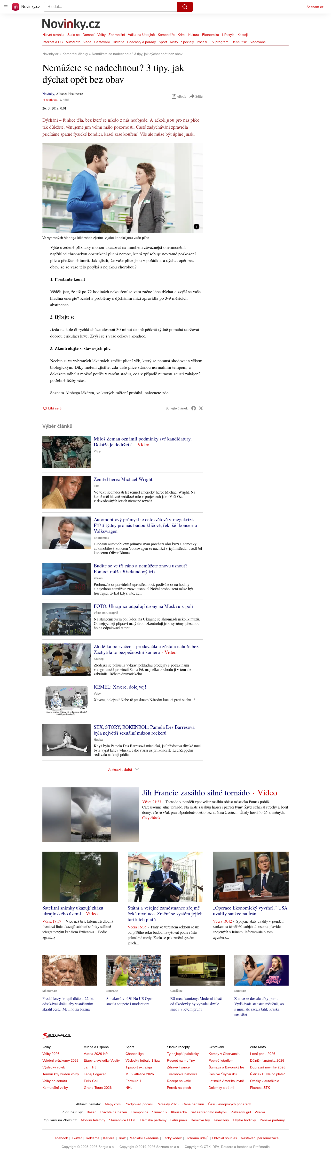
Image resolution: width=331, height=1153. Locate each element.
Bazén (91, 1112)
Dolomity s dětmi (221, 1088)
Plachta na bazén (113, 1112)
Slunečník (159, 1112)
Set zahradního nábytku (209, 1112)
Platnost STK (260, 1088)
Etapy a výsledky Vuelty (102, 1060)
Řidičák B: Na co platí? (267, 1074)
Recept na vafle (179, 1081)
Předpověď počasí (139, 1104)
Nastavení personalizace (260, 1138)
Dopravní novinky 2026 (267, 1067)
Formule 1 (133, 1081)
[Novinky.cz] (71, 24)
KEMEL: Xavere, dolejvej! (120, 686)
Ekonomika (210, 35)
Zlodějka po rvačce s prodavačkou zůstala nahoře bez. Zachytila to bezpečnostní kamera (147, 649)
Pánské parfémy (272, 1120)
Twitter (77, 1138)
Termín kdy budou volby (60, 1074)
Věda (87, 42)
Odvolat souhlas (224, 1138)
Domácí (89, 35)
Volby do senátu (54, 1081)
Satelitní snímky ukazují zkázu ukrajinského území (72, 910)
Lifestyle (228, 35)
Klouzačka (179, 1112)
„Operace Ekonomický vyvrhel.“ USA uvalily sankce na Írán (250, 910)
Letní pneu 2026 (262, 1054)
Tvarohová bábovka (182, 1074)
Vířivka (260, 1112)
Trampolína (139, 1112)
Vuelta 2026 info (96, 1054)
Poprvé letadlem (221, 1060)
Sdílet (199, 96)
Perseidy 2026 (168, 1104)
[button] (122, 188)
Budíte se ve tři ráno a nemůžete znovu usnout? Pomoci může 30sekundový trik (140, 568)
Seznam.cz (315, 7)
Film (97, 486)
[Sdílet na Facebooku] (193, 408)
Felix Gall (91, 1081)
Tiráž (122, 1138)
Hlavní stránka (53, 35)
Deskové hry (200, 1120)
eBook (181, 96)
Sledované (258, 42)
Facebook (60, 1138)
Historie (118, 42)
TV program (219, 42)
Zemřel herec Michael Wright (123, 479)
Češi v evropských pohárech (229, 1104)
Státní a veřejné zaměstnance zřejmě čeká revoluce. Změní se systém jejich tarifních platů (165, 913)
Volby (101, 35)
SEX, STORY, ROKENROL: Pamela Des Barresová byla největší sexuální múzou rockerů (144, 730)
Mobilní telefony (93, 1120)
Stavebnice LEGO (122, 1120)
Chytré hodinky (244, 1120)
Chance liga (135, 1054)
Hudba (98, 739)
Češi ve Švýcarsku (223, 1074)
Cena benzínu (193, 1104)
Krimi (181, 35)
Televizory (221, 1120)
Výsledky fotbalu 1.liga (143, 1060)
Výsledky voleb (53, 1067)
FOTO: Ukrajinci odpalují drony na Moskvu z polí (143, 606)
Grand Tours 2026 (98, 1088)
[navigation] (6, 7)
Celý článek (151, 817)
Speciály (187, 42)
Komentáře (166, 35)
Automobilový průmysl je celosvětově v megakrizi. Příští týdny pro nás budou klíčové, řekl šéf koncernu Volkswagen (145, 525)
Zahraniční (117, 35)
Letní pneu (178, 1120)
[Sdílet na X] (200, 408)
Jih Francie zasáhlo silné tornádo (196, 792)
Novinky (48, 93)
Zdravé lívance (178, 1067)
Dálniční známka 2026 (267, 1060)
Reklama (92, 1138)
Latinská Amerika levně (226, 1081)
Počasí (202, 42)
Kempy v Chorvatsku (224, 1054)
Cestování (102, 42)
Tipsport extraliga (139, 1067)
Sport (163, 42)
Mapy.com (113, 1104)
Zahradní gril (241, 1112)
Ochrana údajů (197, 1138)
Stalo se (73, 35)
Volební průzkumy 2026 (60, 1060)
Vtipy (97, 451)
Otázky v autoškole (264, 1081)
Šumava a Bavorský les (226, 1067)
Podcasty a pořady (141, 42)
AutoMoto (73, 42)
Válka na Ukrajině (141, 35)
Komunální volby (55, 1088)
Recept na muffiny (181, 1060)
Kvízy (174, 42)
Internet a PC (52, 42)
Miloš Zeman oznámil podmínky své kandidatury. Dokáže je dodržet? (143, 441)
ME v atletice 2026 (140, 1074)
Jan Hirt (90, 1067)
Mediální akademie (144, 1138)
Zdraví (98, 578)
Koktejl (242, 35)
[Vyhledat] (185, 7)
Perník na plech (179, 1088)
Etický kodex (172, 1138)
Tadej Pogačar (95, 1074)
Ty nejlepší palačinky (183, 1054)
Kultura (193, 35)
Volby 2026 (50, 1054)
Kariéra (108, 1138)
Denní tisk (239, 42)
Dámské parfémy (153, 1120)
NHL (129, 1088)
